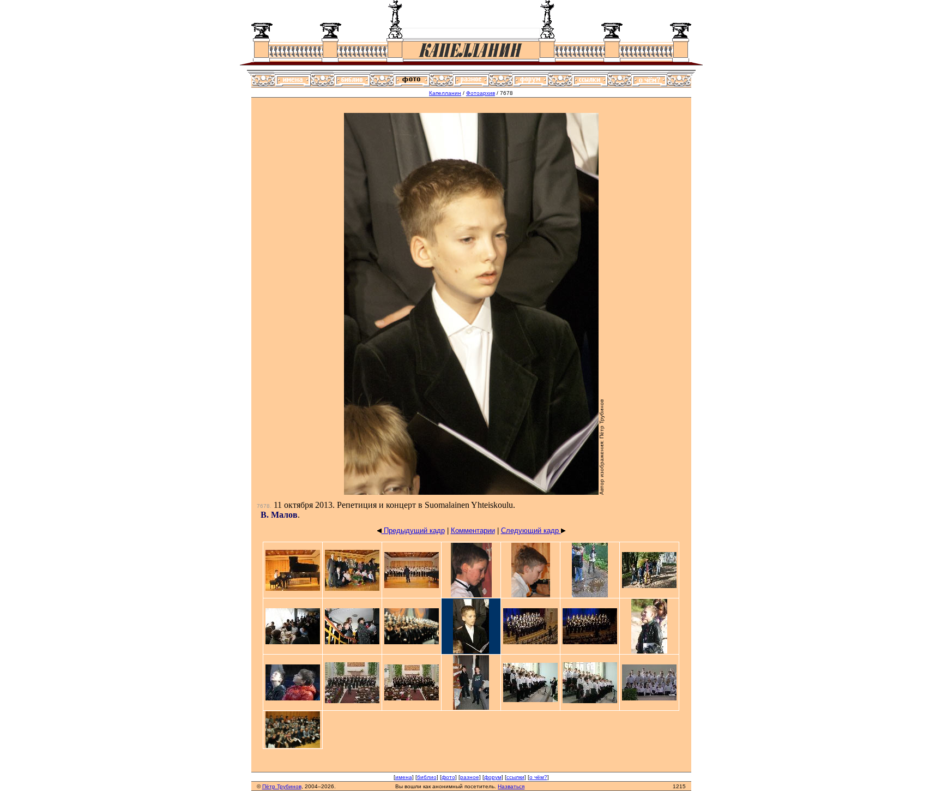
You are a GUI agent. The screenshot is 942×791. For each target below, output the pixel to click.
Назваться (511, 786)
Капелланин (445, 93)
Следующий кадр (531, 530)
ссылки (515, 777)
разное (469, 777)
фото (448, 777)
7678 (263, 506)
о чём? (538, 777)
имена (403, 777)
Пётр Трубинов (281, 786)
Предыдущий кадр (413, 530)
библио (427, 777)
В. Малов (279, 514)
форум (493, 777)
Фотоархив (480, 93)
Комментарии (473, 530)
